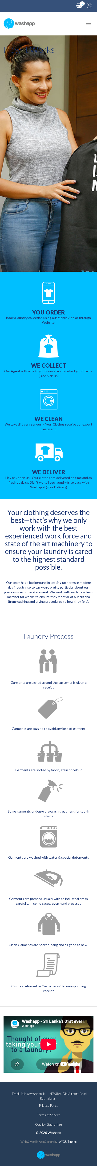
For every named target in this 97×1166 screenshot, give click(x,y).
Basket (79, 5)
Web (23, 1142)
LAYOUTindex (67, 1142)
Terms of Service (48, 1115)
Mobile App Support (42, 1142)
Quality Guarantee (48, 1124)
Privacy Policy (48, 1105)
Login (89, 5)
